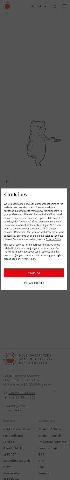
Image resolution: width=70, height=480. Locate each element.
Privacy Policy (53, 239)
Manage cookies (34, 282)
